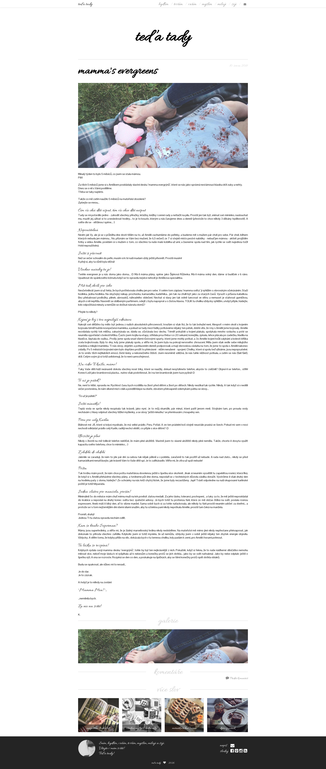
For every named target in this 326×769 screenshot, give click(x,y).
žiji (234, 4)
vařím (192, 4)
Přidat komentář (238, 678)
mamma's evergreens (117, 71)
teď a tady (85, 4)
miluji (222, 4)
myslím (207, 4)
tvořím (178, 4)
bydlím (163, 4)
